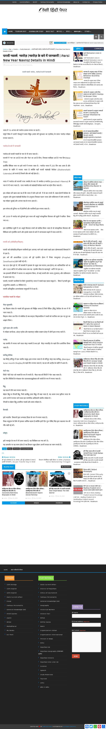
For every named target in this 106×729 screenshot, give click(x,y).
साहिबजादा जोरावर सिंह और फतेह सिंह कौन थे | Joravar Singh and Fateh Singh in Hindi (93, 361)
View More (67, 467)
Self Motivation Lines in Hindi (92, 54)
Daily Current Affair (15, 597)
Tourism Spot (20, 31)
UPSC (42, 683)
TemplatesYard (47, 726)
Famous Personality (47, 2)
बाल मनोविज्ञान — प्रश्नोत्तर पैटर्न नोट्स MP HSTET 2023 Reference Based (76, 43)
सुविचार (78, 49)
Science (43, 666)
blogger (14, 503)
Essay (9, 601)
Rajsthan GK (45, 647)
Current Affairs (25, 2)
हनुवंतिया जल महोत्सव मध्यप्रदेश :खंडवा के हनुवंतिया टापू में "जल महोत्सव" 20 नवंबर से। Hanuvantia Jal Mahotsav (93, 263)
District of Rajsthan (48, 589)
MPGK (9, 622)
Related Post (8, 467)
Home (14, 2)
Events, (19, 65)
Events (16, 49)
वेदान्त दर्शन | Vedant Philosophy (90, 471)
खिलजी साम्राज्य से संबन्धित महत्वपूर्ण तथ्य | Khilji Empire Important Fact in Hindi (93, 343)
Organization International (51, 635)
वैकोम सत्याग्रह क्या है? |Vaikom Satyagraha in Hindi (93, 286)
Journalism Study (36, 31)
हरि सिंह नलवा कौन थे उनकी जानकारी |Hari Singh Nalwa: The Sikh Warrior (59, 491)
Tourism (43, 679)
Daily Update (8, 473)
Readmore (76, 67)
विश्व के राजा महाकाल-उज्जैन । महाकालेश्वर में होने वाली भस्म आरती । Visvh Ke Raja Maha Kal (93, 224)
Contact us (86, 2)
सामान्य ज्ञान (77, 31)
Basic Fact (50, 31)
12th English (12, 593)
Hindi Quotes (12, 614)
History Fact (45, 614)
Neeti (42, 626)
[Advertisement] (53, 20)
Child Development (48, 43)
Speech (43, 670)
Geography (44, 605)
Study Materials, (27, 65)
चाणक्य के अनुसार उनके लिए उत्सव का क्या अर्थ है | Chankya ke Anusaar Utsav (93, 94)
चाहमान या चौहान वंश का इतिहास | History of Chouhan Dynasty (93, 306)
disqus (36, 503)
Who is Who (44, 687)
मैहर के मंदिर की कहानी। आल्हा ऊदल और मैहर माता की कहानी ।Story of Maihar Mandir (93, 243)
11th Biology (12, 585)
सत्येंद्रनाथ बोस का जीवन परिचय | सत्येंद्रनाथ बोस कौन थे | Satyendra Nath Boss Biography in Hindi (11, 492)
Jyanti (9, 618)
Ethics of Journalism (48, 593)
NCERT (35, 2)
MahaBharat (12, 626)
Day (10, 49)
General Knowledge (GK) (16, 609)
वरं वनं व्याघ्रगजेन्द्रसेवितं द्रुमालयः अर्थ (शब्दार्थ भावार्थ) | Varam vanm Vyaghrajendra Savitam (92, 134)
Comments (98, 49)
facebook (59, 503)
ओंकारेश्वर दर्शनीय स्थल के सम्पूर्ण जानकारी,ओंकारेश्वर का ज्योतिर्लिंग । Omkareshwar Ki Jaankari (93, 206)
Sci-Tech (10, 635)
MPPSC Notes (45, 622)
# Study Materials (26, 449)
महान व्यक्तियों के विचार (17, 570)
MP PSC (59, 31)
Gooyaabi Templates (69, 726)
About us (76, 2)
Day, (15, 65)
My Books (10, 630)
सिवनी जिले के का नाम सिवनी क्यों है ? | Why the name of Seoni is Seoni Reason (93, 324)
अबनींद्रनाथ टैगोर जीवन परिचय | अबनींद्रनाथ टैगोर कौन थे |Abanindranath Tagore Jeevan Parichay (35, 492)
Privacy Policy (97, 2)
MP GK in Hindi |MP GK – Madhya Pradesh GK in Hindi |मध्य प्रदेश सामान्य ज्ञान (92, 488)
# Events (16, 449)
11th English (12, 589)
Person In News (46, 639)
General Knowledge (63, 2)
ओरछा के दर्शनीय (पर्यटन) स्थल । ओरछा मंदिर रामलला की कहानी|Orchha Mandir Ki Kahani (93, 185)
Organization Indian (48, 630)
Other (87, 31)
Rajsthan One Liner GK (49, 662)
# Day (10, 449)
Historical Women (47, 609)
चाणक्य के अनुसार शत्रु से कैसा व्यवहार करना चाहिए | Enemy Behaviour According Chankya (92, 75)
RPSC (68, 31)
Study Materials (25, 49)
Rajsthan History (47, 658)
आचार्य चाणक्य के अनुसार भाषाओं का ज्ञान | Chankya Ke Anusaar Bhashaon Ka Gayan (93, 114)
